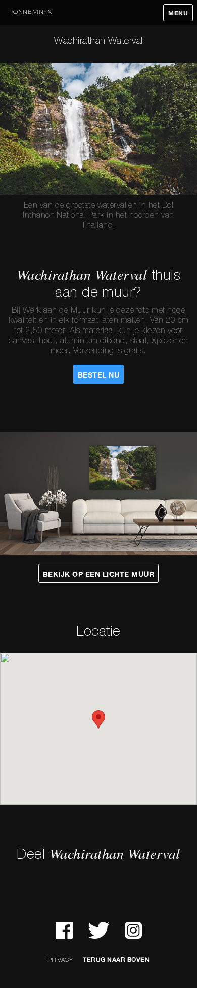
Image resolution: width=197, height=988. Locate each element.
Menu (178, 13)
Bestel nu (98, 375)
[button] (98, 719)
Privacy (60, 960)
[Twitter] (98, 930)
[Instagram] (133, 930)
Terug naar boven (116, 960)
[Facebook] (64, 930)
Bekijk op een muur (98, 574)
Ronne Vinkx (30, 12)
